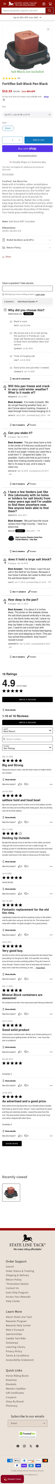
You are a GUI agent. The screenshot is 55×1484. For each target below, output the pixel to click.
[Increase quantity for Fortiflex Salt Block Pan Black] (19, 140)
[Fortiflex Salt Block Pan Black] (11, 1192)
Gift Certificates (15, 1393)
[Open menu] (4, 3)
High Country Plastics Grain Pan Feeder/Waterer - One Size (28, 538)
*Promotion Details (17, 1284)
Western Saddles (16, 1389)
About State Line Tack (19, 1317)
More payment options (27, 155)
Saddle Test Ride (16, 1338)
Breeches (11, 1380)
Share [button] (8, 256)
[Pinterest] (37, 1446)
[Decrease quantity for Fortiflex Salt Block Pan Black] (5, 140)
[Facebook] (18, 1446)
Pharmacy (12, 1406)
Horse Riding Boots (17, 1376)
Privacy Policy (14, 1351)
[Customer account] (44, 3)
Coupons (11, 1397)
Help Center (13, 1301)
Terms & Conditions (17, 1355)
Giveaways (12, 1343)
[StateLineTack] (22, 3)
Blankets (11, 1384)
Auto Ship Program (17, 1292)
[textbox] (27, 288)
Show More (12, 1143)
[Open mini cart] (50, 3)
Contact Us (12, 1288)
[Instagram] (24, 1446)
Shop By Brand (15, 1401)
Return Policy (14, 1280)
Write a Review (27, 699)
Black (8, 128)
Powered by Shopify (36, 1471)
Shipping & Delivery (17, 1275)
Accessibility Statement (20, 1360)
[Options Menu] (48, 415)
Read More (40, 968)
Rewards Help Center (18, 1325)
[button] (27, 240)
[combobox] (27, 10)
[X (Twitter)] (31, 1446)
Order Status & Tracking (20, 1271)
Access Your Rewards (18, 1297)
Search (10, 1266)
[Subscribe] (44, 1423)
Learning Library (15, 1347)
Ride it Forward (15, 1330)
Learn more (40, 294)
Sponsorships (14, 1334)
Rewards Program (16, 1321)
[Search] (49, 10)
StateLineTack (22, 1471)
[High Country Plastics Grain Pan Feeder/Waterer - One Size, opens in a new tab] (11, 538)
